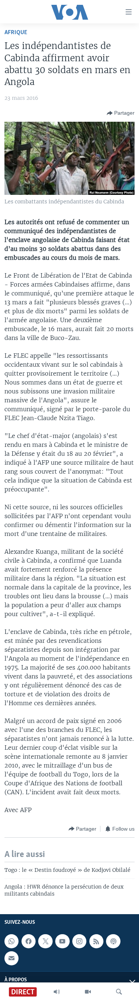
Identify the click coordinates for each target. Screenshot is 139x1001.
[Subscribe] (11, 958)
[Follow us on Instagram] (79, 941)
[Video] (88, 991)
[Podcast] (113, 941)
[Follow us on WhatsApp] (11, 941)
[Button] (121, 113)
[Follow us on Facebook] (28, 941)
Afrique (15, 32)
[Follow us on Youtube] (62, 941)
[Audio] (57, 991)
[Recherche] (119, 991)
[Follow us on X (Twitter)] (45, 941)
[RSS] (96, 941)
